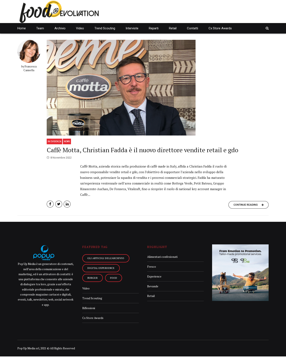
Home (21, 28)
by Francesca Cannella (29, 68)
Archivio (60, 28)
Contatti (192, 28)
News (67, 141)
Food (113, 277)
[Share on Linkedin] (67, 204)
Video (80, 28)
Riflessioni (88, 308)
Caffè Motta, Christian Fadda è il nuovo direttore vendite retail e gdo (142, 150)
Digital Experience (101, 268)
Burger (92, 277)
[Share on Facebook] (50, 204)
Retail (172, 28)
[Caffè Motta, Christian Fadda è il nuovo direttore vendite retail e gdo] (158, 87)
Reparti (153, 28)
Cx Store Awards (220, 28)
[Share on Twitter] (58, 204)
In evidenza (54, 141)
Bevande (152, 286)
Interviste (132, 28)
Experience (154, 276)
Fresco (151, 266)
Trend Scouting (104, 28)
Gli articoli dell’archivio (105, 258)
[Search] (267, 28)
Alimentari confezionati (162, 257)
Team (40, 28)
